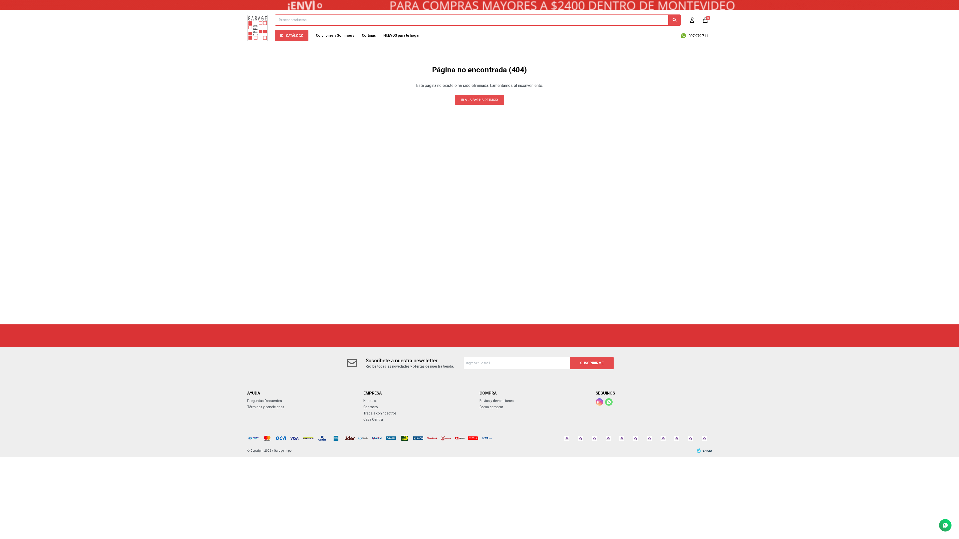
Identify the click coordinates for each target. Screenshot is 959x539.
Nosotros (370, 401)
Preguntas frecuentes (264, 401)
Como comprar (491, 407)
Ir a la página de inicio (479, 100)
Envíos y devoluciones (497, 401)
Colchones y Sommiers (335, 35)
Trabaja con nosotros (380, 413)
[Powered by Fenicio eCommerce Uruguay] (704, 450)
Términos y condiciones (265, 407)
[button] (674, 20)
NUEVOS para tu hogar (401, 35)
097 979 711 (698, 36)
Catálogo (294, 36)
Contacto (370, 407)
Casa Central (373, 419)
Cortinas (369, 35)
